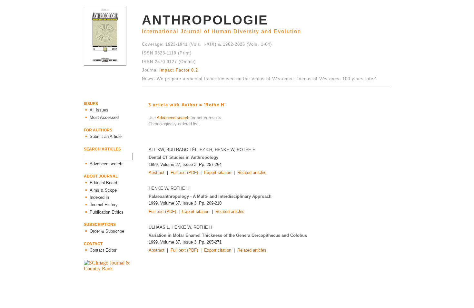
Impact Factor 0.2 (178, 70)
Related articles (251, 172)
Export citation (217, 172)
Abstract (156, 172)
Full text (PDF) (184, 172)
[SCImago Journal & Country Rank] (113, 268)
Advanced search (173, 117)
